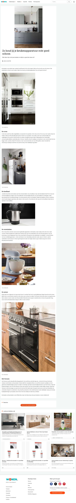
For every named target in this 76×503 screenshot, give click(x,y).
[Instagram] (59, 484)
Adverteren (8, 491)
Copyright (8, 493)
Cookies (7, 499)
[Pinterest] (64, 484)
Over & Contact (9, 486)
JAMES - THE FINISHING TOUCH (58, 437)
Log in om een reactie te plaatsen (28, 405)
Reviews (30, 1)
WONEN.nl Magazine (32, 494)
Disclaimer (8, 495)
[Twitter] (55, 484)
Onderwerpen (12, 1)
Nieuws (29, 481)
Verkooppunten (36, 1)
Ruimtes (19, 1)
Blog (29, 485)
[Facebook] (51, 484)
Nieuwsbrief (30, 491)
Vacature (8, 488)
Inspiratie (25, 1)
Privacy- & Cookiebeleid (11, 497)
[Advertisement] (66, 14)
